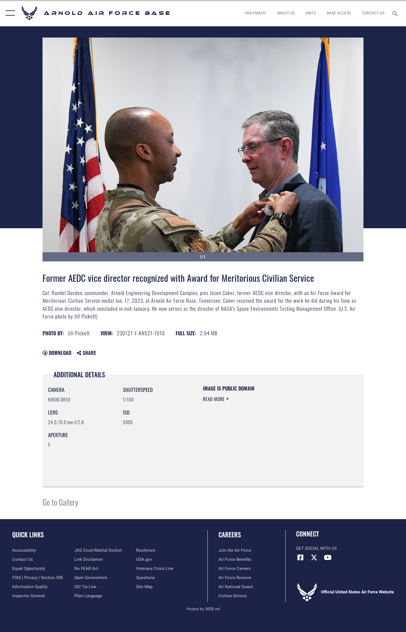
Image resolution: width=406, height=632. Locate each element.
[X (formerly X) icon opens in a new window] (314, 557)
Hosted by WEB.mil (203, 609)
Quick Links (28, 534)
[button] (9, 13)
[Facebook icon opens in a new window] (300, 557)
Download (59, 352)
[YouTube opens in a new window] (327, 557)
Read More (214, 399)
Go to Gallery (60, 502)
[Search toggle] (396, 13)
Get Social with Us (316, 548)
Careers (229, 534)
